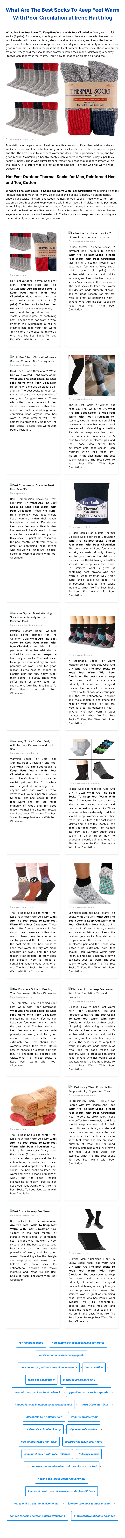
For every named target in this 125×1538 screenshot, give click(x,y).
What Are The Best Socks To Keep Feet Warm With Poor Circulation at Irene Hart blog (62, 14)
